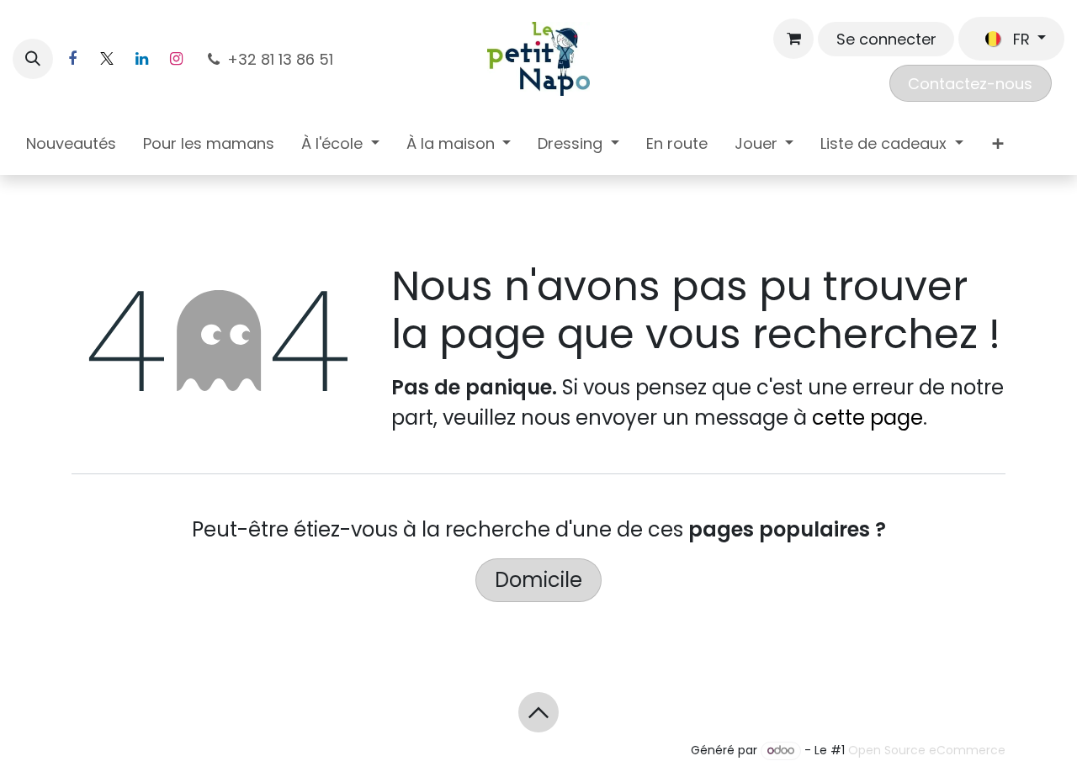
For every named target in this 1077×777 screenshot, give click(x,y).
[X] (107, 59)
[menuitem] (71, 147)
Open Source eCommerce (926, 750)
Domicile (538, 580)
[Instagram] (176, 59)
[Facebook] (72, 59)
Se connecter (886, 39)
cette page (867, 417)
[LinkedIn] (141, 59)
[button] (33, 59)
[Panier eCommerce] (793, 38)
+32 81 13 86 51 (282, 59)
